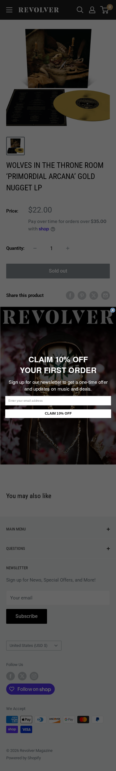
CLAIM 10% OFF (58, 414)
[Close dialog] (113, 310)
